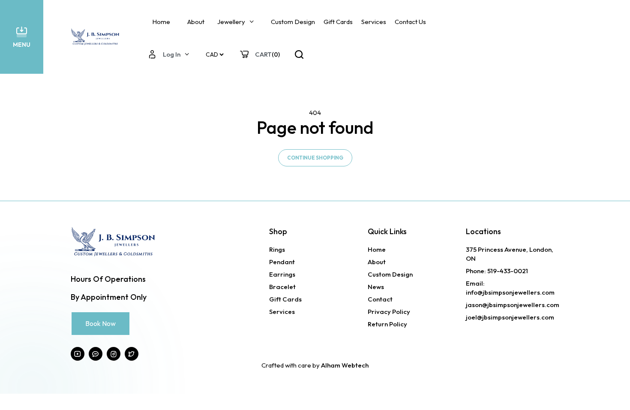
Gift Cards (338, 22)
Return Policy (387, 324)
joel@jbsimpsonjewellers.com (510, 317)
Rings (277, 249)
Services (373, 22)
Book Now (100, 323)
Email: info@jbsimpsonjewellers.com (510, 287)
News (376, 287)
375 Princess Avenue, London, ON (509, 253)
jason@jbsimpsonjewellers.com (512, 305)
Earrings (282, 274)
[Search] (299, 54)
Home (161, 22)
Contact (380, 299)
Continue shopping (315, 157)
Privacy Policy (389, 312)
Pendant (282, 262)
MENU (21, 44)
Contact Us (410, 22)
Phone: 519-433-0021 (497, 271)
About (195, 22)
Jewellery (231, 22)
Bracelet (282, 287)
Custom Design (293, 22)
